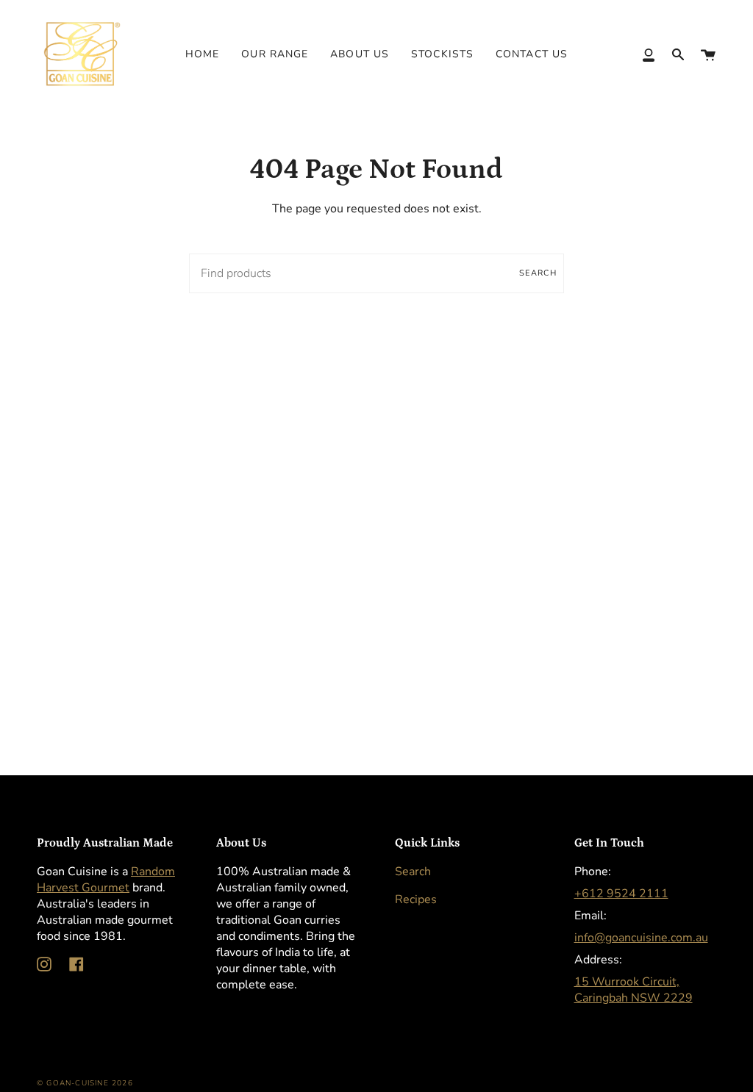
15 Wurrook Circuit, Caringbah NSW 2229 (633, 990)
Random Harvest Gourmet (106, 879)
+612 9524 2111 (621, 894)
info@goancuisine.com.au (641, 938)
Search (538, 273)
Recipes (416, 899)
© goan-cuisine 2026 (85, 1083)
